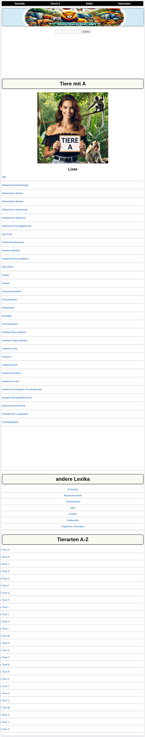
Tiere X (5, 715)
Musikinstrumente (73, 495)
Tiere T (5, 686)
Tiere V (5, 700)
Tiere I (5, 607)
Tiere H (5, 600)
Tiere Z (5, 729)
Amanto (6, 283)
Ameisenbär (8, 307)
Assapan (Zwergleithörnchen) (17, 397)
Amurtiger (7, 316)
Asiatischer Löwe (10, 381)
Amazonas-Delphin (11, 291)
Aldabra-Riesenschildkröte (15, 259)
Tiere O (5, 650)
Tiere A (5, 550)
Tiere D (5, 571)
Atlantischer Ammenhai (13, 406)
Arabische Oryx (9, 348)
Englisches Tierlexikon (72, 526)
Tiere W (6, 707)
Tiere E (5, 578)
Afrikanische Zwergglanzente (16, 226)
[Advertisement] (73, 55)
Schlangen (72, 489)
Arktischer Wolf (9, 365)
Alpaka (5, 275)
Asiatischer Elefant (11, 373)
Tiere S (5, 679)
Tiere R (5, 672)
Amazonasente (9, 299)
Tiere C (5, 564)
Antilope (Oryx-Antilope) (14, 332)
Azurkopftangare (10, 422)
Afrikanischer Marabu (12, 201)
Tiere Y (5, 722)
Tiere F (5, 585)
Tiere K (5, 621)
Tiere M (5, 636)
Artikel (89, 3)
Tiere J (5, 614)
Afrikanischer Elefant (12, 193)
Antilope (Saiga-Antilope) (14, 340)
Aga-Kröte (7, 234)
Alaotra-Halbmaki (11, 250)
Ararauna (6, 357)
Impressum (124, 3)
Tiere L (5, 629)
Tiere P (5, 657)
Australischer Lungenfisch (15, 414)
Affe (4, 177)
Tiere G (5, 593)
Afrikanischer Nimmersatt (14, 209)
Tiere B (5, 557)
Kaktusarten (73, 520)
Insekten (73, 514)
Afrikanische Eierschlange (15, 185)
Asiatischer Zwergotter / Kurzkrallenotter (22, 389)
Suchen (86, 32)
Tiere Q (5, 664)
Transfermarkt (73, 501)
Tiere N (5, 643)
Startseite (20, 3)
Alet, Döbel (7, 267)
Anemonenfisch (10, 324)
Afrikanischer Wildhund (13, 218)
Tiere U (5, 693)
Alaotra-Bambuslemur (13, 242)
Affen (72, 508)
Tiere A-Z (55, 3)
